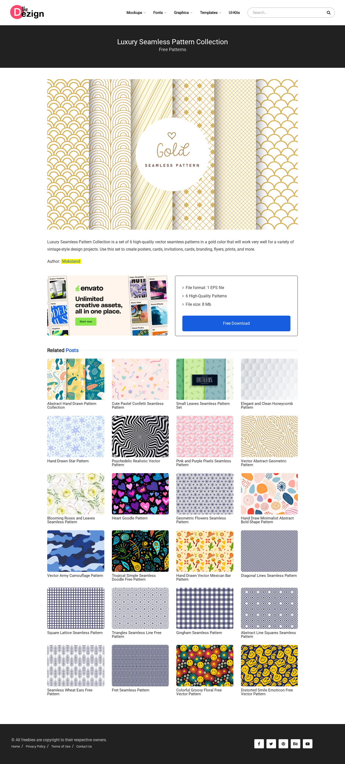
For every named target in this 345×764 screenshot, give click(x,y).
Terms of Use (60, 746)
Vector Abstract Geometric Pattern (263, 463)
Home (15, 746)
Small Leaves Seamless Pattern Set (203, 405)
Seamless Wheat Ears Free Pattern (69, 692)
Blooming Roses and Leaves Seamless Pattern (71, 520)
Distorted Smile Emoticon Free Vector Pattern (267, 692)
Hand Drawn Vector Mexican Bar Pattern (203, 577)
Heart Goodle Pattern (129, 518)
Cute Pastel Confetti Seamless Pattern (138, 405)
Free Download (236, 323)
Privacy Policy (35, 746)
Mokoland (71, 261)
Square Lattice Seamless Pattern (75, 632)
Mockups (134, 12)
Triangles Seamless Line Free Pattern (136, 634)
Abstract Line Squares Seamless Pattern (268, 634)
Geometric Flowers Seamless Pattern (201, 520)
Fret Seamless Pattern (130, 690)
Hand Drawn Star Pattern (68, 461)
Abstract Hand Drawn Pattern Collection (71, 405)
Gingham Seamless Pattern (199, 632)
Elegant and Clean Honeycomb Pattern (267, 405)
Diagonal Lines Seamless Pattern (269, 575)
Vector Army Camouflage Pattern (75, 575)
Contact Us (84, 746)
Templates (209, 12)
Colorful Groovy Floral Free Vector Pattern (199, 692)
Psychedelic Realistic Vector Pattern (136, 463)
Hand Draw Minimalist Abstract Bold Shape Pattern (267, 520)
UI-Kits (234, 12)
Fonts (158, 12)
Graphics (181, 12)
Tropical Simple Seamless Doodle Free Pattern (134, 577)
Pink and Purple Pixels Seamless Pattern (203, 463)
